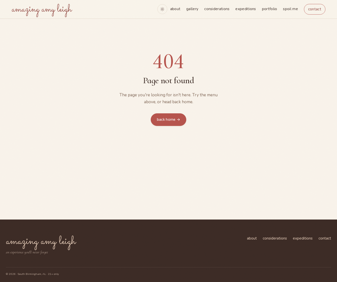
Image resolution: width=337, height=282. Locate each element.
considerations (216, 8)
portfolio (269, 8)
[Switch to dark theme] (162, 9)
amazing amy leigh (42, 9)
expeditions (245, 8)
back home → (168, 119)
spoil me (290, 8)
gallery (192, 8)
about (175, 8)
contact (314, 9)
